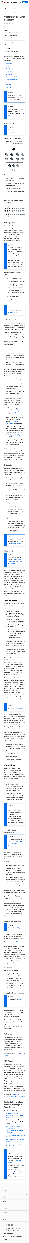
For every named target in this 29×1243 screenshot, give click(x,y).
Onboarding (9, 71)
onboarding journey (15, 543)
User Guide (21, 13)
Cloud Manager (10, 69)
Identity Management (11, 79)
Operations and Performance (13, 77)
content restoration (13, 841)
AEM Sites (8, 84)
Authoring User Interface (12, 82)
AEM (15, 13)
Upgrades (8, 66)
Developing (9, 74)
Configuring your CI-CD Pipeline (14, 435)
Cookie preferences (8, 1233)
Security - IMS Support (16, 928)
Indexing (21, 841)
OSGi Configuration (18, 708)
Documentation (8, 13)
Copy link (14, 26)
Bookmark (7, 26)
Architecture (9, 63)
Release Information (12, 35)
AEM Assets (9, 87)
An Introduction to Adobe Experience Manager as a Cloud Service (14, 1115)
